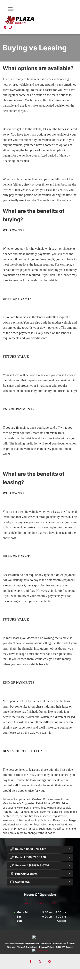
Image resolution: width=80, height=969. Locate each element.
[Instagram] (49, 961)
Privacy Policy (46, 947)
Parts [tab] (53, 903)
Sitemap (11, 947)
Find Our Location (26, 873)
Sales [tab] (27, 903)
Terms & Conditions (27, 947)
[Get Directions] (5, 27)
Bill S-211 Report (64, 947)
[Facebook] (30, 961)
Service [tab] (40, 903)
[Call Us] (11, 27)
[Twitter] (40, 961)
